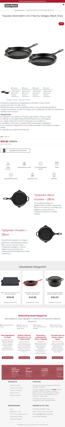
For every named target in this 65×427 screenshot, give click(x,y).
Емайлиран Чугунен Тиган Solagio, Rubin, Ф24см (32, 293)
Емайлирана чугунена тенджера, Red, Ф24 (54, 293)
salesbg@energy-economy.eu (44, 414)
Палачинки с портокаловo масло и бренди (55, 337)
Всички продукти (19, 10)
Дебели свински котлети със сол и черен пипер (39, 337)
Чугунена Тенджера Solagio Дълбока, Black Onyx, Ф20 (10, 293)
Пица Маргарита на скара (22, 336)
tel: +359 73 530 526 (41, 416)
